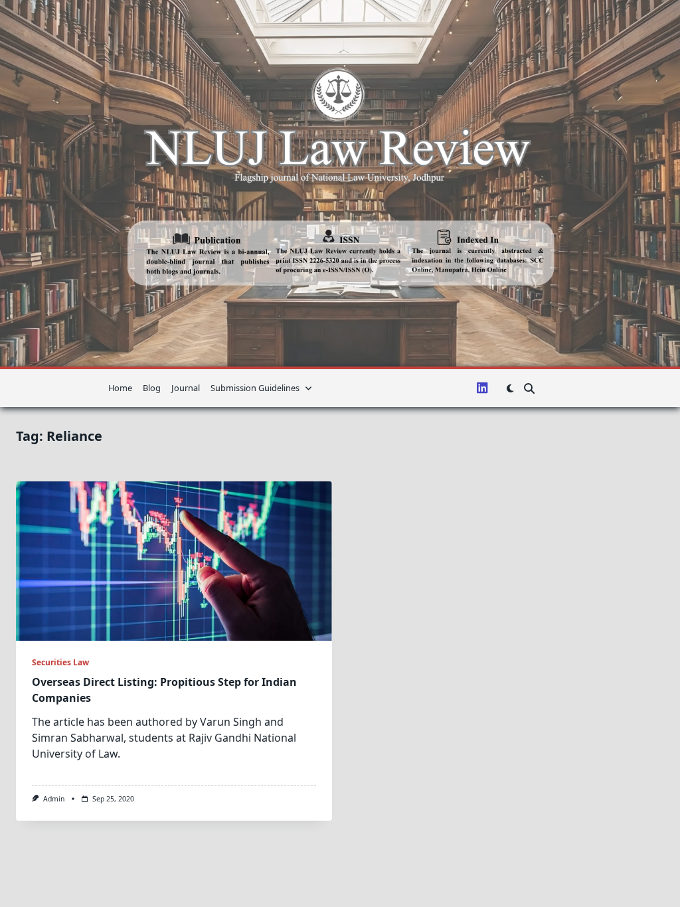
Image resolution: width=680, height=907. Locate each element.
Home (120, 388)
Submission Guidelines (255, 388)
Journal (185, 388)
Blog (152, 388)
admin (53, 798)
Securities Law (60, 662)
